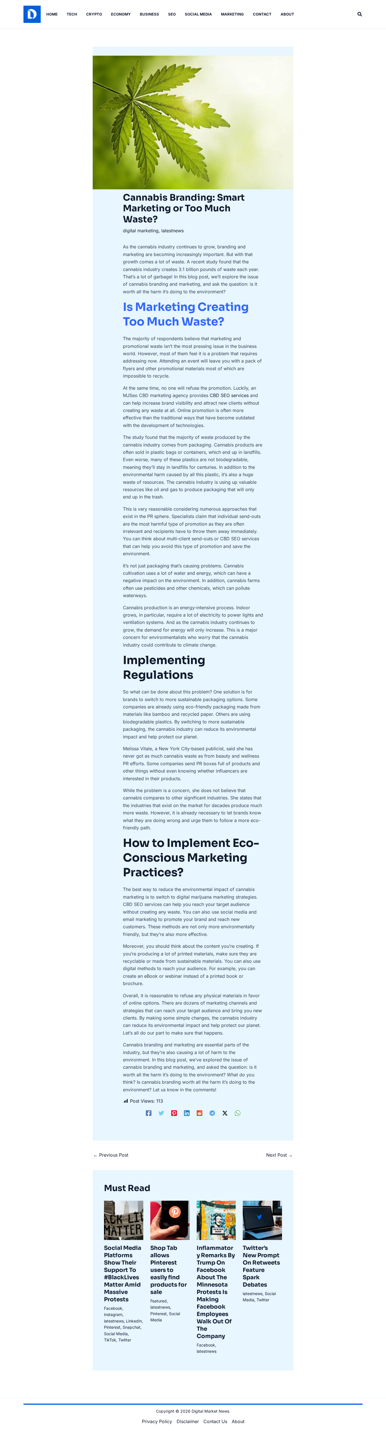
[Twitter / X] (225, 1113)
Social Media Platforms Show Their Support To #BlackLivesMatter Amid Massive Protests (122, 1273)
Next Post (279, 1155)
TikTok (110, 1339)
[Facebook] (148, 1113)
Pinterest (112, 1327)
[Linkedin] (187, 1113)
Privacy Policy (157, 1421)
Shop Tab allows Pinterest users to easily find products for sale (168, 1270)
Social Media (116, 1333)
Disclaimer (188, 1421)
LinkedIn (134, 1321)
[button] (360, 14)
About (238, 1421)
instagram (113, 1314)
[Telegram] (212, 1113)
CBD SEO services (229, 395)
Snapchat (131, 1327)
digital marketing (141, 230)
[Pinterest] (174, 1113)
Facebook (113, 1308)
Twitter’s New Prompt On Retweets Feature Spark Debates (261, 1266)
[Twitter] (161, 1113)
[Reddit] (199, 1113)
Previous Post (110, 1155)
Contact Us (215, 1421)
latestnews (172, 230)
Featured (158, 1300)
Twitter (124, 1339)
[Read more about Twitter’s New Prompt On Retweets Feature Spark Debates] (262, 1220)
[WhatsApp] (237, 1113)
